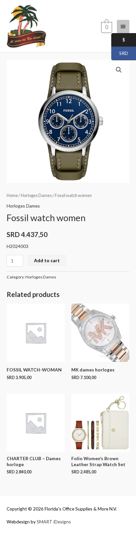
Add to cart (47, 260)
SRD (119, 53)
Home (12, 195)
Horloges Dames (36, 195)
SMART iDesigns (54, 521)
